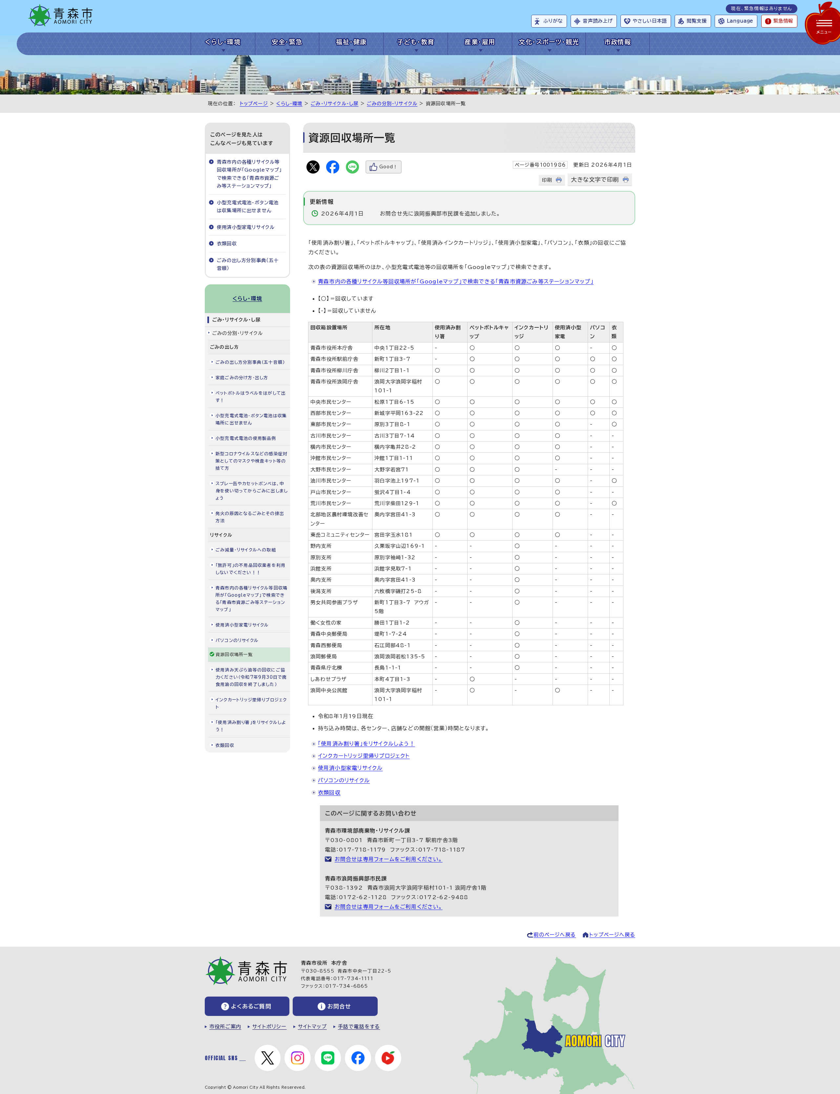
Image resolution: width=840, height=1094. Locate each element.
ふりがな (553, 20)
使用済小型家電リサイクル (350, 768)
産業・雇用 (480, 42)
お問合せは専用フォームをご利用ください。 (389, 859)
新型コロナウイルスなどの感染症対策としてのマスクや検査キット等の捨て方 (251, 461)
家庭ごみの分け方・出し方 (242, 378)
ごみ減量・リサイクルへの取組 (246, 550)
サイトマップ (312, 1026)
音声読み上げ (598, 20)
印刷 (547, 179)
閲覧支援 (697, 20)
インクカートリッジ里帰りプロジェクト (364, 755)
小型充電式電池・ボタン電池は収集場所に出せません (248, 206)
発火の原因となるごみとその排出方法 (250, 517)
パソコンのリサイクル (344, 780)
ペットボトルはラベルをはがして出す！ (251, 397)
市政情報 (617, 42)
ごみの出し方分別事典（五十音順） (248, 264)
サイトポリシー (269, 1026)
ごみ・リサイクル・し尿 (334, 103)
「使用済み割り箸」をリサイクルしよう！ (366, 743)
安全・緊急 (287, 42)
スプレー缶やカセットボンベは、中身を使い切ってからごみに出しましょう (252, 491)
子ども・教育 (415, 42)
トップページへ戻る (612, 934)
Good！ (388, 167)
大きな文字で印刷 (595, 179)
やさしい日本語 (650, 20)
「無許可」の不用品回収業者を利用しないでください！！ (250, 569)
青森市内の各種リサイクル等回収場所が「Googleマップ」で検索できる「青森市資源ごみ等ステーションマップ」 (456, 281)
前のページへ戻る (555, 934)
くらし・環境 (223, 42)
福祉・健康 (351, 42)
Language (740, 20)
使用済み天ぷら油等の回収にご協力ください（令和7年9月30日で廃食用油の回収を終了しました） (251, 677)
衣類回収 (329, 792)
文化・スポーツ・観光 (549, 42)
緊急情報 (783, 20)
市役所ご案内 (225, 1026)
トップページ (254, 103)
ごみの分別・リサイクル (392, 103)
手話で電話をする (359, 1026)
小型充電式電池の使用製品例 (246, 438)
